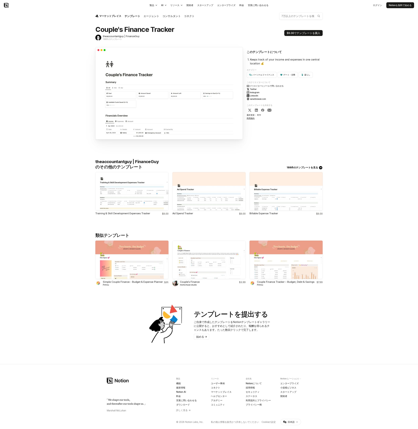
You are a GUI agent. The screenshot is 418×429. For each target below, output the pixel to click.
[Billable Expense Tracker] (286, 191)
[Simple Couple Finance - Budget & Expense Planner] (132, 260)
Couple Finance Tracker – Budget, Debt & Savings (285, 281)
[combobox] (301, 16)
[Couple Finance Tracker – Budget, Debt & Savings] (286, 260)
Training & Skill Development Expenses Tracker (122, 213)
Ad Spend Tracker (182, 213)
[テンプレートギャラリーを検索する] (318, 16)
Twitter (253, 89)
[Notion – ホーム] (139, 380)
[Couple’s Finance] (209, 260)
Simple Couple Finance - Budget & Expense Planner (133, 281)
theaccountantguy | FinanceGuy (121, 36)
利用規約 (251, 118)
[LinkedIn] (256, 110)
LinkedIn (254, 95)
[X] (250, 110)
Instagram (254, 92)
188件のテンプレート (112, 39)
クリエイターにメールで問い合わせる (267, 86)
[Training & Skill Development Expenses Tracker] (132, 191)
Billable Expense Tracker (263, 213)
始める (201, 336)
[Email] (269, 110)
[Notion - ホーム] (6, 5)
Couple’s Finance (190, 281)
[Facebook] (262, 110)
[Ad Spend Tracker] (209, 191)
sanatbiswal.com (258, 99)
